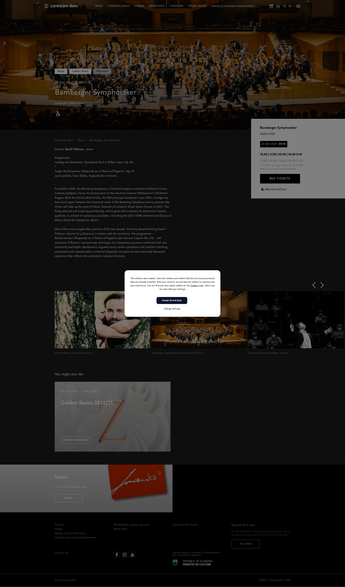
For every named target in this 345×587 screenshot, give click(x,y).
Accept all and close (172, 300)
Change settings (172, 308)
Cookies (194, 286)
